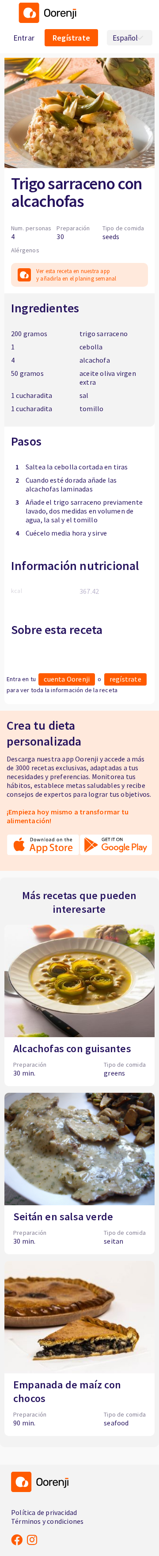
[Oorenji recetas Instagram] (32, 1539)
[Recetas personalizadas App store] (43, 849)
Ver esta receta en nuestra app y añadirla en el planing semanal (76, 274)
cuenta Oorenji (67, 679)
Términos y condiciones (47, 1521)
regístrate (125, 679)
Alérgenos (25, 250)
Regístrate (71, 38)
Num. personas (31, 228)
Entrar (23, 38)
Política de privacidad (44, 1512)
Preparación (73, 228)
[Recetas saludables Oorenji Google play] (116, 849)
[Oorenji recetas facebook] (17, 1539)
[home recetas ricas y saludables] (45, 20)
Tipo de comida (123, 228)
